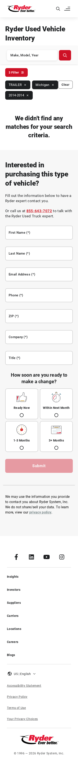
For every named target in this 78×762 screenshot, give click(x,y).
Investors (13, 589)
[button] (67, 8)
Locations (14, 629)
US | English (22, 674)
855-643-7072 (39, 211)
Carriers (13, 616)
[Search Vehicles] (65, 55)
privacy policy (40, 512)
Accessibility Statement (24, 685)
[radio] (21, 403)
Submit (39, 465)
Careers (12, 642)
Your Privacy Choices (22, 719)
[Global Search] (58, 8)
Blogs (11, 655)
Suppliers (14, 602)
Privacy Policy (17, 696)
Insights (13, 576)
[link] (16, 556)
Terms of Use (16, 708)
